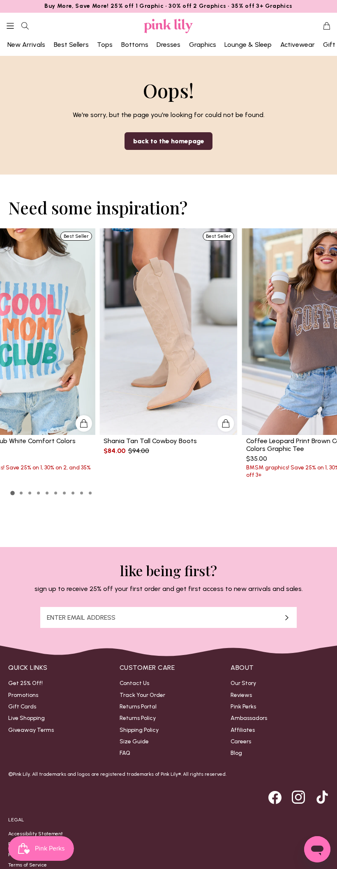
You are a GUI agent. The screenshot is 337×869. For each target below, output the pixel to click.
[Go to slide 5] (47, 493)
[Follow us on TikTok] (322, 797)
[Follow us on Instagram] (298, 797)
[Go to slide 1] (12, 493)
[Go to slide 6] (55, 493)
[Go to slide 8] (73, 493)
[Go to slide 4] (38, 493)
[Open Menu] (10, 26)
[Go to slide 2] (21, 493)
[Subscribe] (287, 617)
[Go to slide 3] (29, 493)
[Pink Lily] (168, 26)
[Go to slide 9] (81, 493)
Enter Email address (81, 617)
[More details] (226, 423)
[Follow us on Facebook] (275, 797)
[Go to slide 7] (64, 493)
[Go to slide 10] (90, 493)
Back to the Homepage (168, 141)
